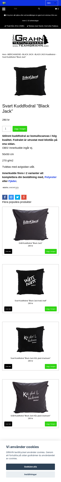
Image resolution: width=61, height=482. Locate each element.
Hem (5, 54)
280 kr (30, 246)
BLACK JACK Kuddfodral (46, 54)
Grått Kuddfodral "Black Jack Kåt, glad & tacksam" (30, 416)
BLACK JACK (28, 54)
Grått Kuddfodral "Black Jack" (30, 243)
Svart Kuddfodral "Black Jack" (14, 57)
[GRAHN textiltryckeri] (30, 40)
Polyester (51, 177)
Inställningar (30, 474)
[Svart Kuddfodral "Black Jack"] (30, 81)
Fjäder (12, 181)
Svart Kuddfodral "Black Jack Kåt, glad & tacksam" (30, 358)
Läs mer (8, 251)
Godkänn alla (30, 467)
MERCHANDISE (15, 54)
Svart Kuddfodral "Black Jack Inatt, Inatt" (30, 301)
